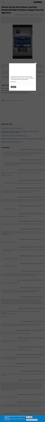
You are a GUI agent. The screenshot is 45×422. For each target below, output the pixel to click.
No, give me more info (32, 419)
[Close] (35, 63)
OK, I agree (29, 417)
